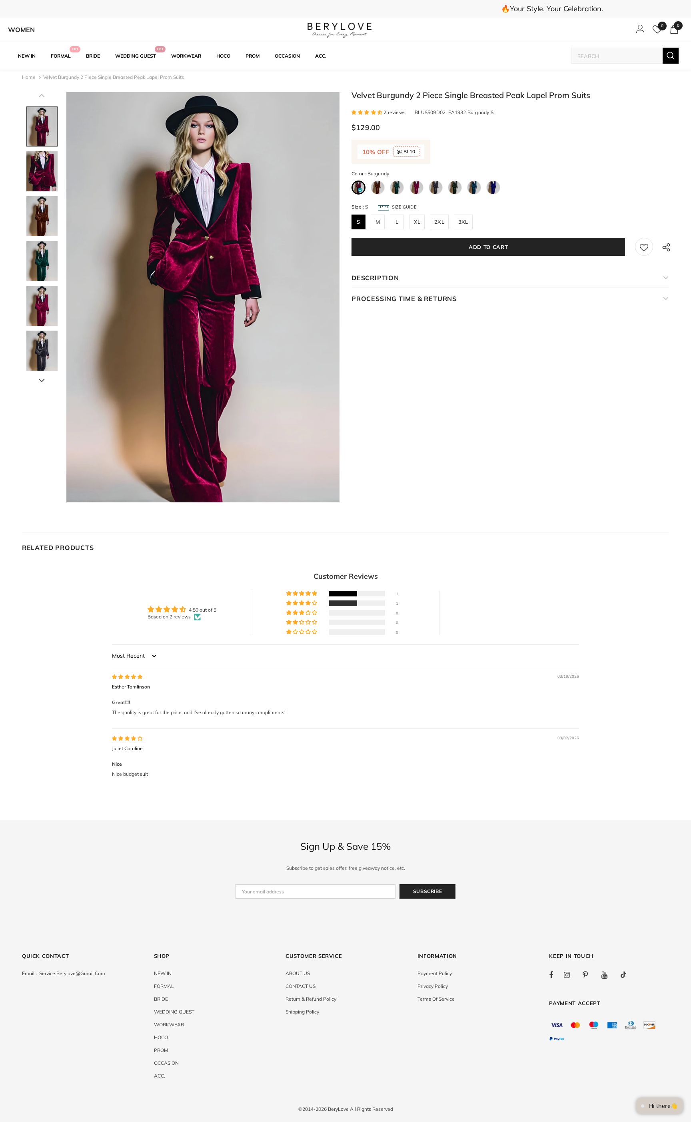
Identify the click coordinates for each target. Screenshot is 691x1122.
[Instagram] (571, 974)
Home (29, 77)
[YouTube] (608, 974)
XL (417, 222)
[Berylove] (339, 30)
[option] (203, 297)
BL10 (408, 152)
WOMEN (21, 30)
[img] (127, 677)
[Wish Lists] (644, 247)
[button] (367, 112)
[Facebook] (556, 974)
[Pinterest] (590, 974)
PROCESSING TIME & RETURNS (404, 299)
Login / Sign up (639, 31)
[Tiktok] (627, 974)
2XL (439, 222)
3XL (463, 222)
